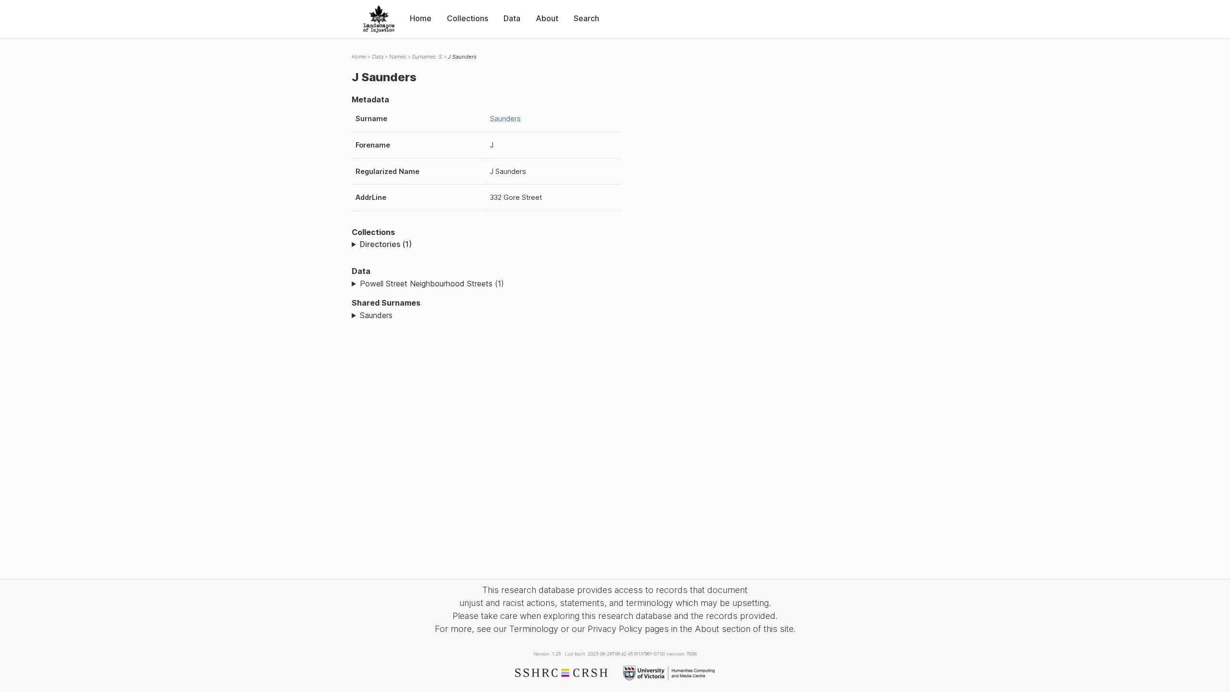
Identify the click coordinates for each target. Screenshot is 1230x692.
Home (420, 18)
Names (397, 56)
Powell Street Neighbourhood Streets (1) (432, 283)
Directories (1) (386, 244)
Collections (467, 18)
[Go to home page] (379, 19)
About (547, 18)
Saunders (505, 118)
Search (586, 18)
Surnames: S (427, 56)
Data (512, 18)
